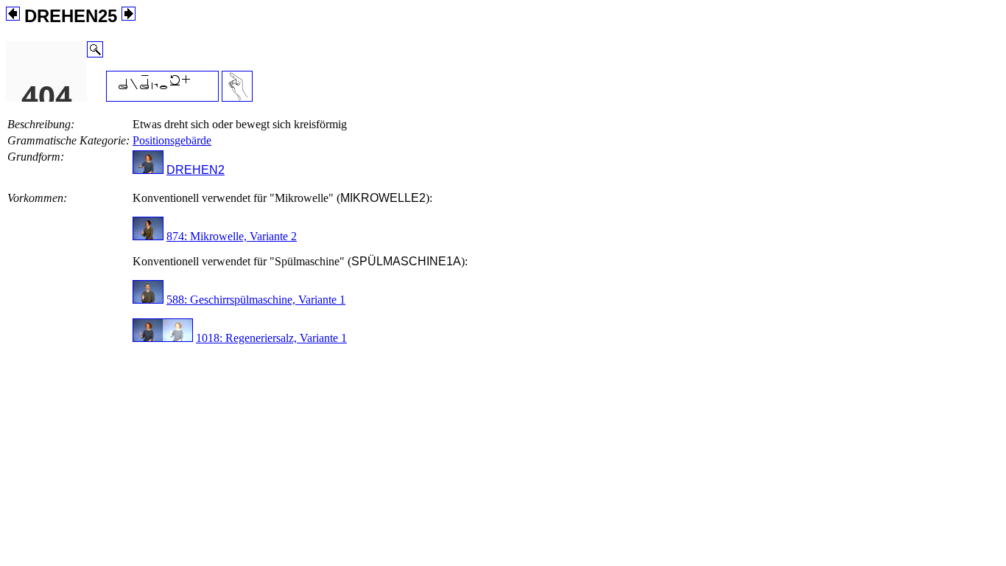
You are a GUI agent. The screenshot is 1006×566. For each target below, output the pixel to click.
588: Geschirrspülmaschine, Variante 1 (255, 299)
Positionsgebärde (172, 140)
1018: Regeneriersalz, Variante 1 (271, 338)
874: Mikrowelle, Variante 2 (231, 236)
